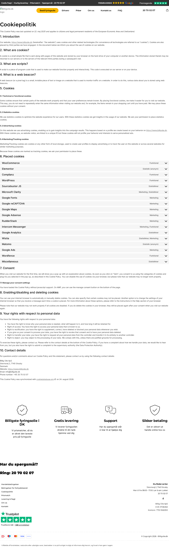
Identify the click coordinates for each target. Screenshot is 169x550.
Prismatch (5, 495)
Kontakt (4, 506)
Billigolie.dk (163, 536)
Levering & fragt (8, 499)
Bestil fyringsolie (47, 10)
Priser (78, 10)
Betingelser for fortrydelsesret (14, 488)
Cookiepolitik (7, 492)
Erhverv (65, 10)
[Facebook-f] (163, 499)
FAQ (120, 10)
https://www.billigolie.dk (21, 42)
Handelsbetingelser (10, 484)
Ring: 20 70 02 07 (17, 473)
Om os (91, 10)
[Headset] (167, 499)
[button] (115, 3)
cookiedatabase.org (45, 379)
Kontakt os (106, 10)
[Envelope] (165, 499)
